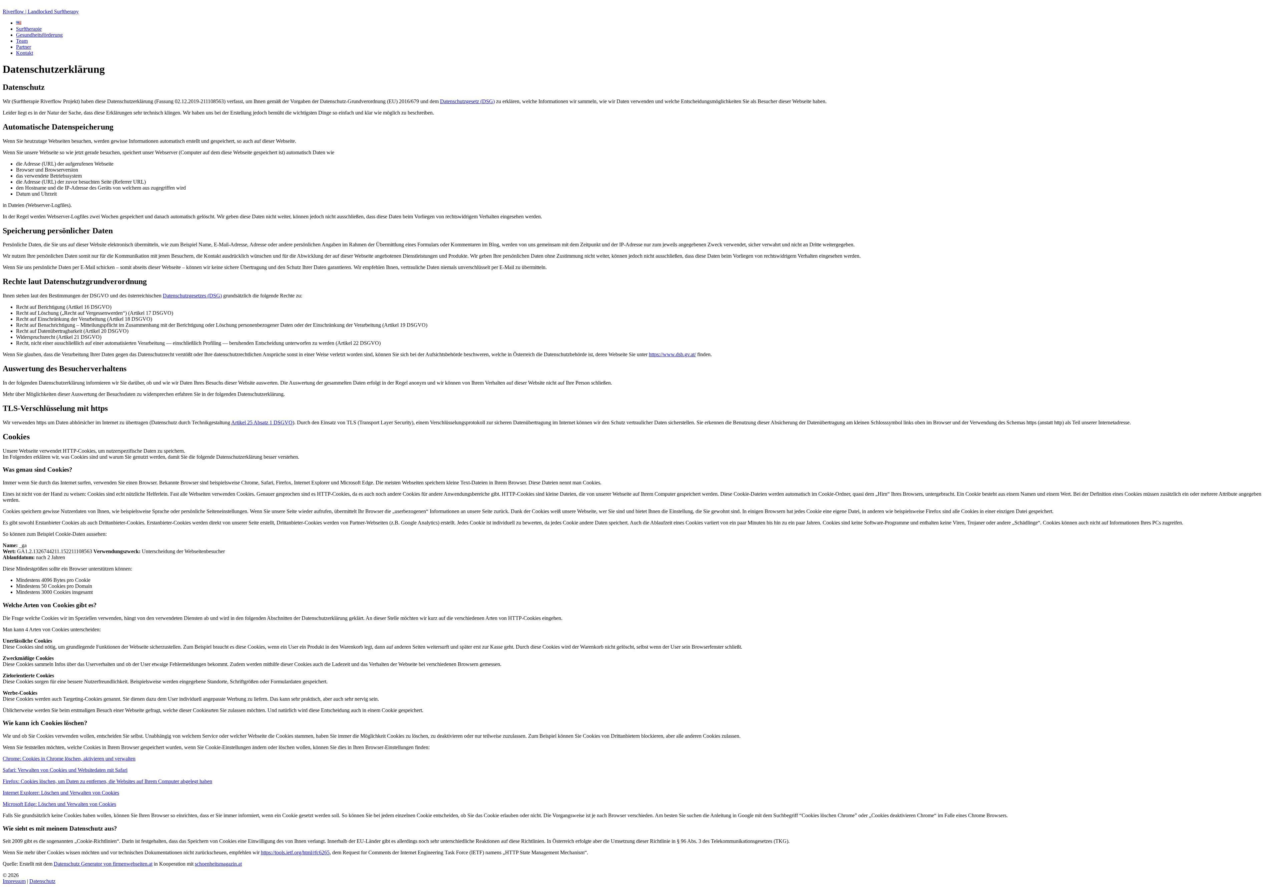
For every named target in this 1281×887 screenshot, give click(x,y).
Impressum (14, 881)
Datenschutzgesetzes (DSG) (192, 295)
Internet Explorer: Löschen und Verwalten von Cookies (61, 793)
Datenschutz (42, 881)
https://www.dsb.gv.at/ (672, 354)
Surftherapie (29, 29)
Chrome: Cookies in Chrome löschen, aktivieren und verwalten (69, 758)
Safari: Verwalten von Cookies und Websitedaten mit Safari (65, 770)
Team (22, 41)
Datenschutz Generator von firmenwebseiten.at (103, 864)
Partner (23, 47)
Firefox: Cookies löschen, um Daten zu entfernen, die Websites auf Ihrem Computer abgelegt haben (107, 781)
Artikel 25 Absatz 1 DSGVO (262, 422)
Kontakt (24, 53)
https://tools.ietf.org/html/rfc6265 (295, 852)
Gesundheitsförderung (39, 35)
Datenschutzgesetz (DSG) (467, 101)
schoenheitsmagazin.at (218, 864)
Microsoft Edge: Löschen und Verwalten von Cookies (59, 804)
